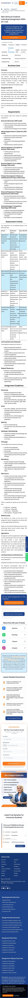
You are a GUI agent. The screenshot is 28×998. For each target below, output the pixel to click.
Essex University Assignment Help (10, 931)
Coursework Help (7, 911)
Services (3, 862)
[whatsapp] (5, 888)
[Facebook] (1, 888)
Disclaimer (16, 866)
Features (3, 871)
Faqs (15, 862)
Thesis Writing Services (8, 904)
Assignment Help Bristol (8, 945)
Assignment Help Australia (9, 968)
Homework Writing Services (9, 909)
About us (3, 859)
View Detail (16, 995)
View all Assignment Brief (13, 718)
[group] (14, 836)
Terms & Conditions (5, 868)
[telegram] (7, 888)
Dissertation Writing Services (9, 902)
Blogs (2, 866)
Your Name (5, 736)
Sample (3, 875)
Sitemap (16, 873)
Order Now (21, 3)
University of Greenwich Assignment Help (12, 925)
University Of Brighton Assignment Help (12, 920)
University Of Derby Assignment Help (11, 927)
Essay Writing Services (8, 907)
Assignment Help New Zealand (9, 972)
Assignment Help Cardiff (8, 950)
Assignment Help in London (9, 941)
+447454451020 (6, 879)
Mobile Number (6, 742)
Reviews (16, 875)
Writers (3, 873)
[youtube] (3, 888)
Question (16, 859)
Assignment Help (6, 900)
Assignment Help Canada (8, 963)
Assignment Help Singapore (9, 961)
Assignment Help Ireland (8, 970)
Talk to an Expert (14, 37)
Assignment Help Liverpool (9, 947)
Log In (16, 3)
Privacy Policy (17, 868)
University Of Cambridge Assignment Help (12, 922)
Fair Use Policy (17, 871)
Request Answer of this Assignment (14, 614)
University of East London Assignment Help (12, 929)
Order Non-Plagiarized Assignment (14, 603)
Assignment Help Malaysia (9, 965)
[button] (12, 3)
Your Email (5, 748)
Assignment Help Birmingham (9, 943)
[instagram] (9, 888)
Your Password (6, 755)
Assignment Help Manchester (9, 952)
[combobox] (5, 745)
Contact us (3, 864)
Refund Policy (17, 864)
